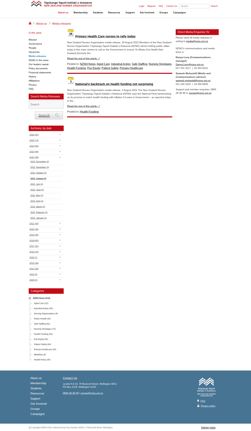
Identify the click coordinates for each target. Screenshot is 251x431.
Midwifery (40, 354)
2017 (34, 246)
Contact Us (171, 6)
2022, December (39, 161)
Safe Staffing (42, 324)
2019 (34, 235)
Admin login (208, 427)
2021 (34, 224)
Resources (114, 12)
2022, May (36, 195)
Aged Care (41, 303)
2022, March (37, 207)
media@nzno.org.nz (197, 41)
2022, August (38, 178)
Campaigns (179, 12)
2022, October (38, 173)
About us (63, 12)
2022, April (36, 201)
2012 (34, 269)
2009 (33, 280)
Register (151, 6)
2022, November (39, 167)
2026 (34, 135)
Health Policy (42, 360)
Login (141, 6)
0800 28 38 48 (71, 393)
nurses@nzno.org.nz (200, 93)
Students (98, 12)
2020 (34, 229)
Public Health (42, 319)
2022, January (38, 218)
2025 (34, 140)
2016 (34, 252)
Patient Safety (42, 344)
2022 (34, 157)
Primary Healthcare (45, 349)
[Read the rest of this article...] (83, 58)
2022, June (37, 190)
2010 (33, 274)
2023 (34, 152)
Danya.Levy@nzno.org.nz (190, 64)
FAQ (161, 6)
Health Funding (43, 334)
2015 (33, 257)
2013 (34, 263)
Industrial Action (43, 308)
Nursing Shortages (45, 329)
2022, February (39, 212)
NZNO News (41, 298)
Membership (81, 12)
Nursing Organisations (46, 313)
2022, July (36, 184)
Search (214, 6)
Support (130, 12)
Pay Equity (41, 339)
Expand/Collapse (30, 298)
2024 (34, 146)
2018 (34, 240)
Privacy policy (208, 406)
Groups (163, 12)
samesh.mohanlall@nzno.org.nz (193, 80)
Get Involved (147, 12)
